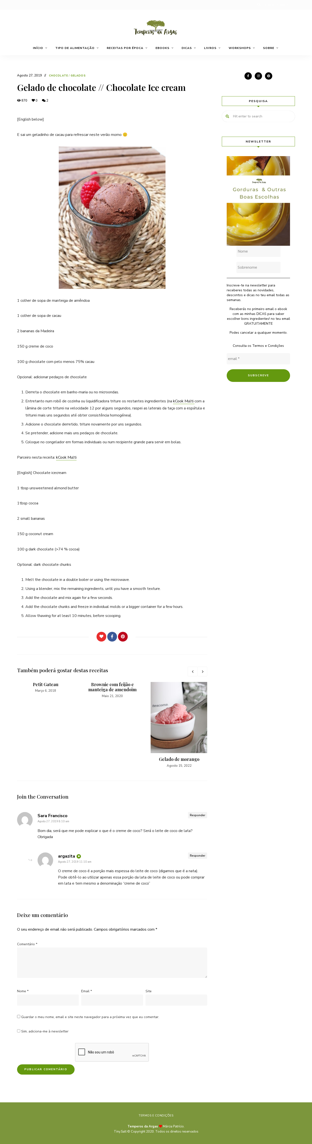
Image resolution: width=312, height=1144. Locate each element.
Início (38, 48)
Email (86, 991)
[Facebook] (112, 637)
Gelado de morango (179, 759)
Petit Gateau (45, 684)
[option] (45, 687)
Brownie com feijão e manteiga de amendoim (112, 687)
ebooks (162, 48)
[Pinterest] (123, 637)
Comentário (27, 944)
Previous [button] (192, 671)
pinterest (268, 76)
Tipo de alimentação (75, 48)
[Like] (101, 637)
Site (149, 991)
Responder (197, 815)
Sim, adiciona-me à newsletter (44, 1031)
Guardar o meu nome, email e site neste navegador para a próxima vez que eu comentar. (90, 1017)
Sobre (268, 48)
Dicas (187, 48)
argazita (66, 856)
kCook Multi (184, 401)
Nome (23, 991)
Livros (210, 48)
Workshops (240, 48)
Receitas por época (125, 48)
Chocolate (58, 75)
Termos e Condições (268, 345)
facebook (248, 76)
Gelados (78, 75)
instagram (258, 76)
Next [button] (202, 671)
